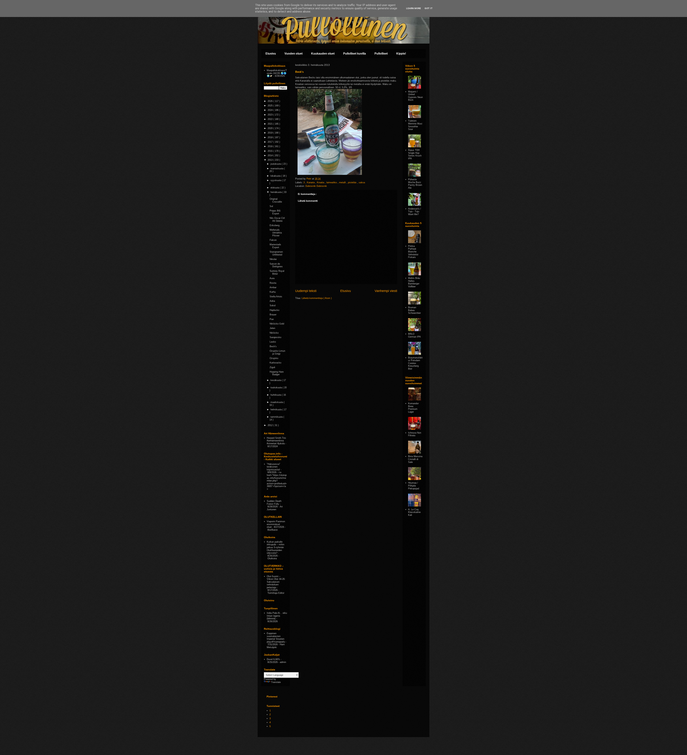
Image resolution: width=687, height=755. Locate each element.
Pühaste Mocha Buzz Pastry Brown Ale (415, 183)
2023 (270, 114)
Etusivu (270, 53)
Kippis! (401, 53)
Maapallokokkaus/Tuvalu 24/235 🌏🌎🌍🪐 (277, 73)
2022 (270, 119)
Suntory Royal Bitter (277, 272)
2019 (270, 132)
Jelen (272, 328)
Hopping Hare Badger (277, 373)
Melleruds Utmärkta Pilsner (276, 232)
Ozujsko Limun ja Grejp (277, 352)
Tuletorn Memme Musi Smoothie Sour (415, 125)
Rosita (273, 283)
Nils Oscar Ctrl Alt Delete (277, 219)
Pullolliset (381, 53)
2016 (270, 146)
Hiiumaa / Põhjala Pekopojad (413, 485)
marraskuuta (277, 168)
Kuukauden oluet (323, 53)
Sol (271, 206)
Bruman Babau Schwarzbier (414, 310)
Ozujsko (274, 358)
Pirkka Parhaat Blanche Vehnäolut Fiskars (413, 252)
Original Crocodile (276, 200)
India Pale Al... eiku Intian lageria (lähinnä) (277, 616)
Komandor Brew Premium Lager (413, 407)
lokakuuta (276, 175)
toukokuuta (277, 387)
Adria (272, 301)
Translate (276, 682)
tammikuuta (277, 416)
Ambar (273, 287)
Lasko (273, 341)
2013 (270, 160)
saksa (362, 182)
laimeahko (332, 182)
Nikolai (273, 259)
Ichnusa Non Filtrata (414, 434)
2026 (270, 101)
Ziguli (272, 367)
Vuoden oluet (293, 53)
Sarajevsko (275, 337)
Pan (272, 319)
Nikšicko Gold (277, 323)
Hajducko (274, 310)
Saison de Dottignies (276, 265)
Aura (272, 278)
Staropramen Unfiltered (276, 253)
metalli (343, 182)
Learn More (413, 8)
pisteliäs (352, 182)
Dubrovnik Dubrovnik (316, 186)
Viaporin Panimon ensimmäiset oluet (276, 524)
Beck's (273, 346)
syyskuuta (276, 180)
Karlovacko (275, 362)
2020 (270, 128)
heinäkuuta (276, 192)
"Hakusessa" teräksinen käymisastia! (273, 467)
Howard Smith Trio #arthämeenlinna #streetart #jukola (276, 441)
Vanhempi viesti (386, 291)
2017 (270, 142)
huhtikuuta (276, 395)
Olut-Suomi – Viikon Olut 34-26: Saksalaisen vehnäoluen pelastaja (276, 582)
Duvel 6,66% (273, 659)
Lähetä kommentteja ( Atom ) (317, 298)
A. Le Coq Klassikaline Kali (414, 512)
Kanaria (311, 182)
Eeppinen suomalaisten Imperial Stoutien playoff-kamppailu (276, 637)
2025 (270, 105)
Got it (429, 8)
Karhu (273, 292)
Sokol (273, 305)
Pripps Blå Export (275, 212)
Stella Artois (276, 296)
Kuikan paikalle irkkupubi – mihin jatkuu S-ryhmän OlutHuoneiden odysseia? (275, 547)
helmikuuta (276, 409)
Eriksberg (274, 225)
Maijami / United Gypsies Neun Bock (415, 95)
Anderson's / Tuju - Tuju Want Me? (414, 211)
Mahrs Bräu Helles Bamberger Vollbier (414, 282)
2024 (270, 110)
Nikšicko (274, 332)
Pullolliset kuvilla (354, 53)
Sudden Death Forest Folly (274, 502)
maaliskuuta (277, 402)
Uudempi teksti (305, 291)
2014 (270, 155)
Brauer (273, 314)
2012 (270, 425)
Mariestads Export (275, 246)
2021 (270, 123)
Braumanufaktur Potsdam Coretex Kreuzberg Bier (415, 363)
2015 (270, 151)
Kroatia (321, 182)
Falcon (273, 240)
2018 (270, 137)
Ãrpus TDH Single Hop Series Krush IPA (415, 154)
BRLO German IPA (414, 335)
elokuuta (275, 187)
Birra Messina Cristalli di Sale (415, 459)
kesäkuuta (276, 380)
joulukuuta (276, 164)
